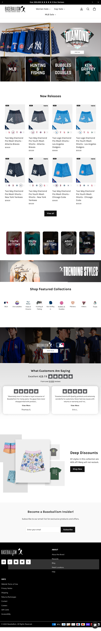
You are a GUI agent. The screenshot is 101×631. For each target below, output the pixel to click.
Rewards (55, 559)
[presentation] (24, 132)
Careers (4, 606)
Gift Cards (5, 610)
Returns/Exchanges (8, 597)
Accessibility (6, 614)
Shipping (4, 593)
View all (50, 213)
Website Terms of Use (9, 584)
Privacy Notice (6, 588)
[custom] (3, 562)
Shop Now (77, 469)
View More (26, 405)
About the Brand (58, 555)
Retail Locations (58, 567)
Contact (4, 601)
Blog (53, 563)
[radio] (9, 132)
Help (53, 572)
